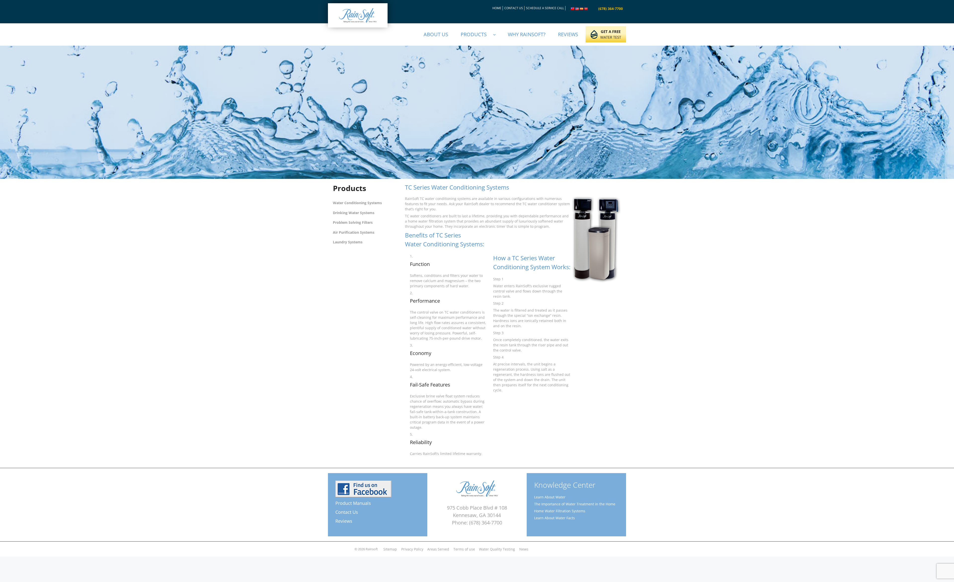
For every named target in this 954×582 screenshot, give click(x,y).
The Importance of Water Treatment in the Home (574, 504)
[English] (577, 9)
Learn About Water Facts (554, 518)
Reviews (343, 521)
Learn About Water (549, 497)
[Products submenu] (496, 34)
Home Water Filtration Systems (559, 511)
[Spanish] (582, 9)
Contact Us (346, 512)
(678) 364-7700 (610, 8)
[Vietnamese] (586, 9)
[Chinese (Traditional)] (573, 9)
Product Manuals (353, 503)
